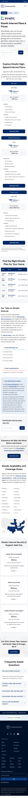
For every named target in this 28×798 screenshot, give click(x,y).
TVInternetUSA (12, 386)
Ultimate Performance (14, 138)
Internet (4, 13)
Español (25, 1)
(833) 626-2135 (14, 131)
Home (3, 742)
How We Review (5, 782)
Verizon (20, 758)
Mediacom (12, 767)
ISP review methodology (12, 384)
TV (2, 748)
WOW (19, 764)
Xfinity (3, 758)
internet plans (7, 335)
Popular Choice (14, 192)
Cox (11, 761)
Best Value (14, 83)
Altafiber (4, 767)
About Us (4, 751)
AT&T (19, 761)
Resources (16, 742)
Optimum (12, 764)
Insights (15, 748)
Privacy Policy (8, 794)
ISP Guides (16, 745)
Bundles (10, 13)
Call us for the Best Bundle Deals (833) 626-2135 (14, 712)
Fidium (19, 767)
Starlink (3, 764)
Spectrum (12, 758)
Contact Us (16, 751)
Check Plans (14, 652)
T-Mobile (4, 761)
